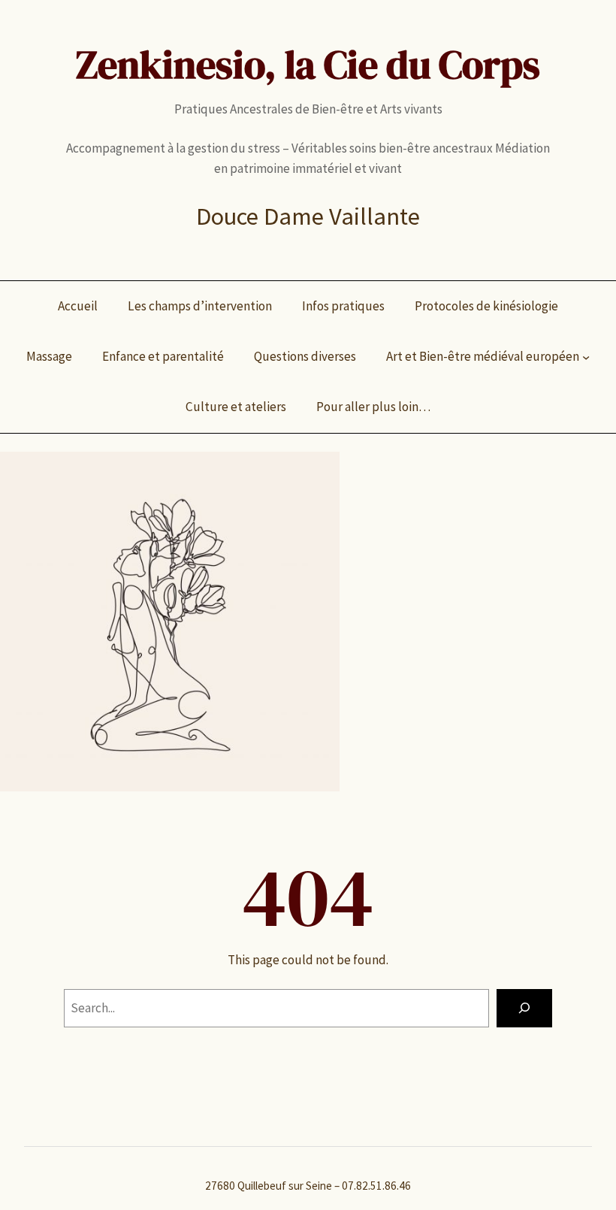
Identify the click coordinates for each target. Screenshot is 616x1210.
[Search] (524, 1008)
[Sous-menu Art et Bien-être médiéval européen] (586, 357)
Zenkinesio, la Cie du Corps (308, 64)
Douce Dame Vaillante (308, 216)
